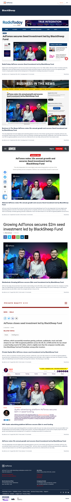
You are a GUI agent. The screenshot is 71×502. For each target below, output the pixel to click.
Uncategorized (24, 74)
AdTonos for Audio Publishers (9, 476)
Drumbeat (39, 477)
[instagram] (65, 492)
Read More (66, 74)
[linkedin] (68, 492)
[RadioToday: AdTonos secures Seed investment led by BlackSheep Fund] (35, 40)
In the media (23, 214)
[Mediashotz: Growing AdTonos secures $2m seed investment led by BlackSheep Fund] (35, 249)
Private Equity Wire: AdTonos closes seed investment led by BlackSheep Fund (30, 352)
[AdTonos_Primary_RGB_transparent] (8, 2)
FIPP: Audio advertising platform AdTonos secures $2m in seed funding (27, 424)
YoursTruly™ (40, 474)
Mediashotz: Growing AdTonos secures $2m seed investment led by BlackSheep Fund (33, 282)
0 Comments (31, 74)
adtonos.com (6, 74)
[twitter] (63, 492)
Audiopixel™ (39, 476)
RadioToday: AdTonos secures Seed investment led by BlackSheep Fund (28, 64)
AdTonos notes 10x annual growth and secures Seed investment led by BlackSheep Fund (34, 441)
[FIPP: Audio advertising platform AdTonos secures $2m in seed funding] (35, 394)
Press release (22, 451)
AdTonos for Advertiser (7, 474)
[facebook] (60, 492)
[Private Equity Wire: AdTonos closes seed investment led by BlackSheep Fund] (35, 323)
